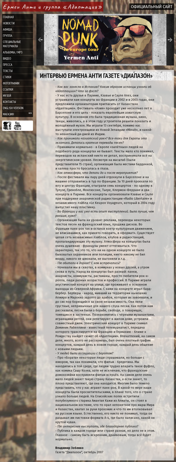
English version (13, 108)
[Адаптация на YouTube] (17, 126)
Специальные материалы (12, 44)
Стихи (7, 77)
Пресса (7, 64)
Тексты (8, 71)
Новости (8, 23)
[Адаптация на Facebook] (7, 126)
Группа (7, 35)
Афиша (7, 29)
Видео (7, 58)
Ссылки (8, 89)
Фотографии (11, 83)
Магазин (8, 114)
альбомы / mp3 (13, 52)
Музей (7, 95)
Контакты (9, 102)
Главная (8, 17)
